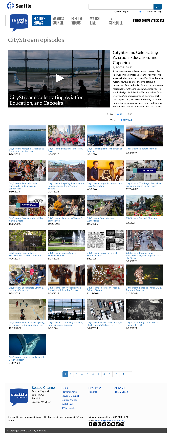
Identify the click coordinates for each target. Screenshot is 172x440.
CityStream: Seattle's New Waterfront (101, 219)
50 (130, 114)
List (114, 120)
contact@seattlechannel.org (110, 420)
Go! (158, 6)
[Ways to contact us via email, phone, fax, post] (122, 424)
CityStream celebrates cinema (142, 148)
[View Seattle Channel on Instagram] (100, 424)
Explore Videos (77, 21)
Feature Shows (39, 21)
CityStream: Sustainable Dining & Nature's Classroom (26, 289)
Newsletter (95, 387)
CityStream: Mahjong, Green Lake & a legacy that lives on (26, 149)
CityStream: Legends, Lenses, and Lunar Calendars (104, 184)
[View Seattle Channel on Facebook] (91, 424)
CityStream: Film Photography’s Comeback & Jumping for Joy (64, 289)
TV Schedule (116, 21)
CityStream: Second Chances (141, 218)
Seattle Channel (43, 387)
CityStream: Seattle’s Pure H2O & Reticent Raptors (144, 289)
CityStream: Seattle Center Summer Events (62, 254)
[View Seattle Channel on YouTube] (113, 424)
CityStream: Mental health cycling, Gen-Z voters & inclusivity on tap (27, 323)
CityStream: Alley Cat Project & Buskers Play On (142, 323)
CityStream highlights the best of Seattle (104, 149)
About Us (120, 387)
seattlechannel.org (152, 11)
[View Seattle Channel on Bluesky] (109, 424)
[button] (59, 78)
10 (111, 114)
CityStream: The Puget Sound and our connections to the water (144, 184)
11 (122, 374)
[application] (59, 78)
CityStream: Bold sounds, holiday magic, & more (26, 219)
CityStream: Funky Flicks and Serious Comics (102, 254)
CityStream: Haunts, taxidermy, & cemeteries (65, 219)
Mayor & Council (58, 21)
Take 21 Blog (121, 391)
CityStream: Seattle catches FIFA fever (65, 149)
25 (121, 114)
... (129, 374)
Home (65, 387)
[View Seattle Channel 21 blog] (118, 424)
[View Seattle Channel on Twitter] (95, 424)
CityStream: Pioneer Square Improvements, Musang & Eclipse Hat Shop (143, 255)
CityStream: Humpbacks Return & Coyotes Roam (26, 358)
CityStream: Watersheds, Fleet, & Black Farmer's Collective (104, 323)
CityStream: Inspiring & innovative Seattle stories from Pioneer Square (66, 186)
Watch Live (95, 21)
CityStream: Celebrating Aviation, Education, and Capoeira (65, 323)
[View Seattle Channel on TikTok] (104, 424)
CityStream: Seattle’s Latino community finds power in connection (23, 186)
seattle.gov (123, 11)
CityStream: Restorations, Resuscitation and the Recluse (25, 254)
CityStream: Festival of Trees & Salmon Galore (103, 289)
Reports (93, 391)
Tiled (128, 120)
